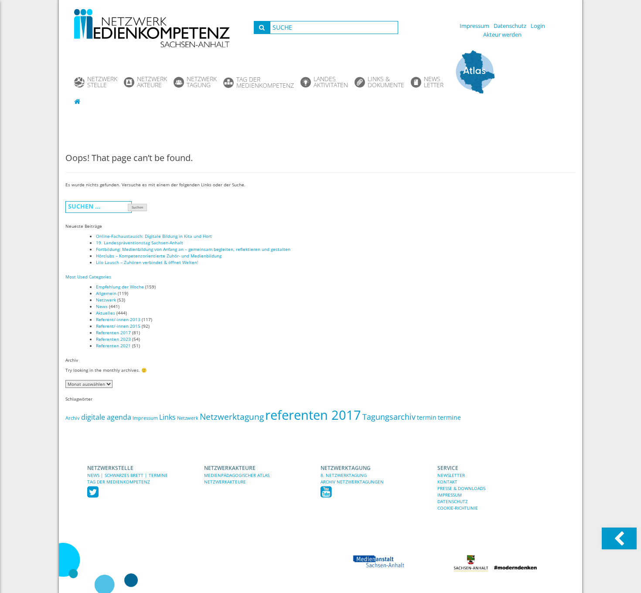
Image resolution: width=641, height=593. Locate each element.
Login (538, 26)
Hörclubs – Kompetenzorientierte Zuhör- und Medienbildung (159, 256)
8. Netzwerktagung (343, 475)
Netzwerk (106, 300)
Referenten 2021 (113, 346)
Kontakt (447, 482)
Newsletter (451, 475)
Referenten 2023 (113, 339)
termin (426, 417)
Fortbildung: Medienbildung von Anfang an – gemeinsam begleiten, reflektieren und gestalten (193, 249)
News (102, 306)
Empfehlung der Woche (120, 287)
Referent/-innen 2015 (118, 326)
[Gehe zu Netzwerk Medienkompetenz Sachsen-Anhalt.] (78, 101)
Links (167, 417)
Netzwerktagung (232, 416)
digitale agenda (106, 417)
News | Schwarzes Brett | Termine (127, 475)
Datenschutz (510, 26)
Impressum (474, 26)
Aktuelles (105, 313)
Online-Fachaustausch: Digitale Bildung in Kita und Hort (154, 236)
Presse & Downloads (461, 488)
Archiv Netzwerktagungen (352, 482)
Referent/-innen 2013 (118, 319)
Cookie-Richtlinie (457, 508)
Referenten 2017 (113, 332)
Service (447, 468)
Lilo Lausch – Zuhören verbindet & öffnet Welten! (147, 262)
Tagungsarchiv (389, 416)
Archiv (72, 418)
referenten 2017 (313, 415)
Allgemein (106, 293)
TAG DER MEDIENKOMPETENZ (118, 482)
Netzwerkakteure (230, 468)
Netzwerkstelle (110, 468)
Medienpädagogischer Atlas (236, 475)
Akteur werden (502, 34)
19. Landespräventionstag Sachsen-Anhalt (139, 243)
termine (449, 417)
